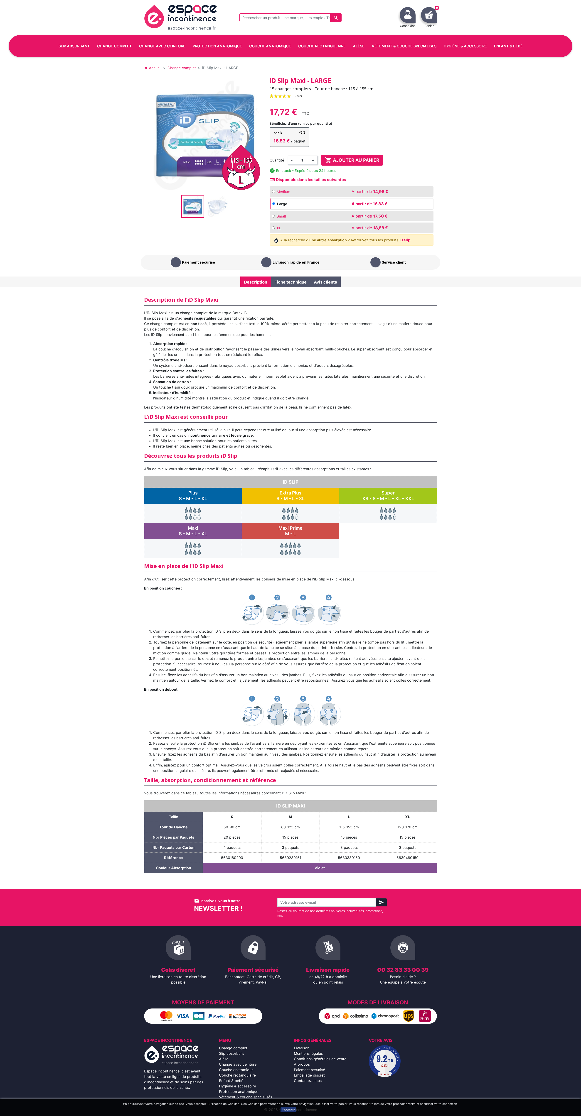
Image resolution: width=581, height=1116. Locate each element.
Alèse (223, 1059)
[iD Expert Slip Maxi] (193, 548)
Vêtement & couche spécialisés (245, 1097)
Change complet (233, 1048)
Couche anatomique (236, 1069)
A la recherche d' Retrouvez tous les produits (344, 240)
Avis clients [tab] (325, 282)
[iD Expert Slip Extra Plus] (290, 513)
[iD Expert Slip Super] (388, 513)
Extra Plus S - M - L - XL (290, 495)
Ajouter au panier (352, 160)
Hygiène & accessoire (237, 1086)
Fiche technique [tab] (290, 282)
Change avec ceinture (237, 1064)
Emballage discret (309, 1075)
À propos (302, 1064)
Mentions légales (308, 1053)
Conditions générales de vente (320, 1059)
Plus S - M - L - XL (193, 495)
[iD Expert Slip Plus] (193, 513)
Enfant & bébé (231, 1080)
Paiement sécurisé (309, 1069)
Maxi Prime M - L (290, 530)
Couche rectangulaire (237, 1075)
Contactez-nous (308, 1080)
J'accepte (288, 1110)
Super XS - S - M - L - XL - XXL (388, 495)
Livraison (301, 1048)
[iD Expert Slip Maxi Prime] (290, 548)
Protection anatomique (238, 1091)
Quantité (277, 160)
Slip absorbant (231, 1053)
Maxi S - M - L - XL (193, 530)
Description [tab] (255, 282)
